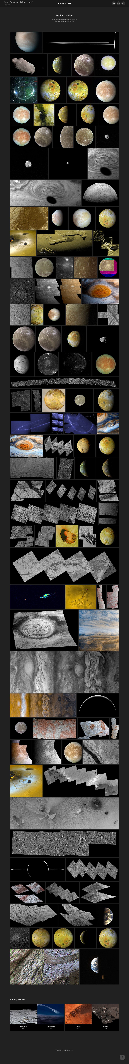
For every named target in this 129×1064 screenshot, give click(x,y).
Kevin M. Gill (64, 3)
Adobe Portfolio (68, 1050)
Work (6, 2)
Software (23, 2)
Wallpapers (14, 2)
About (31, 2)
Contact (7, 5)
